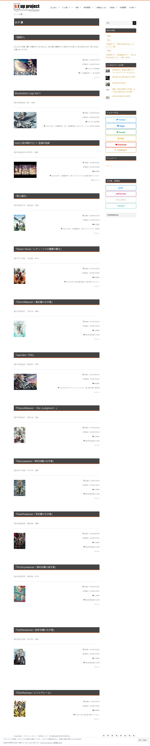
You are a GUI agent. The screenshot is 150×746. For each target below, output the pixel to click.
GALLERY (90, 68)
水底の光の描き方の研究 (121, 96)
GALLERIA (121, 200)
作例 (77, 7)
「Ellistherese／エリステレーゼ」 (33, 693)
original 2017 (70, 282)
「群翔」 (109, 51)
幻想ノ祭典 (94, 388)
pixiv (120, 188)
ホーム (16, 14)
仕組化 (112, 7)
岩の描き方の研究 (118, 83)
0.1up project (18, 736)
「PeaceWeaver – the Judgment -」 (36, 408)
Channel (121, 145)
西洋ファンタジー (94, 176)
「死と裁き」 (21, 196)
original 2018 (66, 229)
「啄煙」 (109, 36)
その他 (131, 7)
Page (122, 126)
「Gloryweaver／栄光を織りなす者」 (35, 461)
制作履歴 (87, 7)
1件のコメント (95, 180)
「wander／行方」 (25, 355)
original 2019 (49, 126)
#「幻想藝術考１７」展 (87, 73)
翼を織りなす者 (94, 335)
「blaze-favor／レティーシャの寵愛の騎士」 (39, 249)
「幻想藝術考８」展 (72, 126)
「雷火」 (109, 40)
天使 (96, 73)
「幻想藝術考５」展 (77, 229)
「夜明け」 (20, 37)
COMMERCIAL (113, 215)
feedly (121, 132)
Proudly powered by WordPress (60, 736)
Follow (122, 120)
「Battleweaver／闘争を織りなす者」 (35, 630)
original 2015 (79, 714)
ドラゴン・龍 (83, 388)
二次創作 (96, 330)
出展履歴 (123, 7)
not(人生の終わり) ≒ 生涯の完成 (32, 143)
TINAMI (121, 206)
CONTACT (122, 150)
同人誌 (92, 126)
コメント (96, 77)
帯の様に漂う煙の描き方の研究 (123, 77)
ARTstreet (121, 194)
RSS (122, 138)
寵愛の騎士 (81, 282)
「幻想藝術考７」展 (60, 126)
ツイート (109, 166)
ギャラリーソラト (84, 126)
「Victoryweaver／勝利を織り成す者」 (36, 567)
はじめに (54, 7)
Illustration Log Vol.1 (28, 93)
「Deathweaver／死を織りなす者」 (34, 514)
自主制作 (96, 68)
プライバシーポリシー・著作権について (36, 736)
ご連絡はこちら (101, 7)
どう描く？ (66, 7)
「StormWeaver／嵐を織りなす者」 (34, 302)
